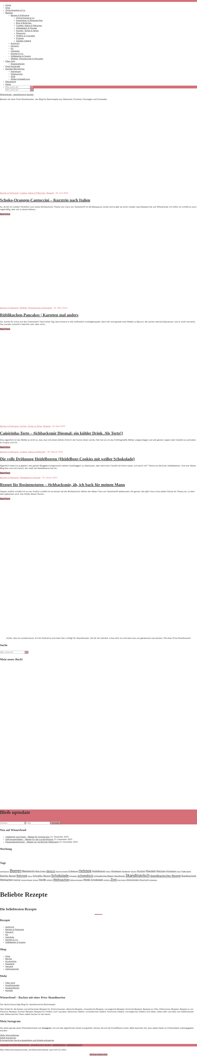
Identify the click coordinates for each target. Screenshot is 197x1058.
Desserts (9, 932)
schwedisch (85, 875)
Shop (7, 956)
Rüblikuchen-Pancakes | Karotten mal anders (39, 315)
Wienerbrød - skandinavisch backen (17, 95)
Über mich (10, 983)
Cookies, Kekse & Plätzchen (32, 193)
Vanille (42, 880)
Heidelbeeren (98, 871)
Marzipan (161, 871)
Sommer (17, 880)
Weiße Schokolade (93, 880)
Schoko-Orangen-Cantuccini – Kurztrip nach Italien (45, 200)
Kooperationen (12, 988)
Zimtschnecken (132, 880)
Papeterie (9, 964)
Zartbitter (107, 880)
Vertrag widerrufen (98, 1054)
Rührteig (21, 875)
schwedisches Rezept (104, 876)
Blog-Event (40, 871)
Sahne (30, 876)
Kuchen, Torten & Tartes (31, 426)
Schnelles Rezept (42, 876)
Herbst (108, 871)
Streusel (35, 880)
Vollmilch (50, 880)
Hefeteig (85, 871)
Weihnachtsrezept (76, 880)
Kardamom (126, 871)
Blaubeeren (28, 871)
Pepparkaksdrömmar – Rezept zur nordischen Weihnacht (32, 842)
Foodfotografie (12, 985)
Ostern (178, 871)
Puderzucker (186, 871)
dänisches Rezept (62, 871)
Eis (6, 935)
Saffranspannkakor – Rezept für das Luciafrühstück (29, 839)
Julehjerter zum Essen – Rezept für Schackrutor (27, 837)
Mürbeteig (171, 871)
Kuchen (141, 871)
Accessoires (10, 961)
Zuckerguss (153, 880)
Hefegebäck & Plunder (30, 478)
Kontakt (9, 990)
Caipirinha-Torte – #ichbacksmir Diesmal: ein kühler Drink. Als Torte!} (61, 433)
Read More (5, 214)
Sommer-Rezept (26, 880)
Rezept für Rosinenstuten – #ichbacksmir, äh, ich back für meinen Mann (62, 484)
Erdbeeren (73, 871)
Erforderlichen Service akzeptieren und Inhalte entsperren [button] (27, 1040)
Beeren (16, 871)
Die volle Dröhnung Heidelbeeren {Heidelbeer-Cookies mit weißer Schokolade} (67, 459)
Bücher (8, 959)
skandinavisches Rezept (165, 875)
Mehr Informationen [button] (9, 1035)
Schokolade (60, 875)
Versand (9, 966)
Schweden (73, 876)
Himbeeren (116, 871)
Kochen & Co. (11, 940)
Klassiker (134, 871)
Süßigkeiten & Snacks (15, 942)
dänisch (50, 871)
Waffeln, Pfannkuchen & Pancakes (36, 308)
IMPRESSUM (59, 1045)
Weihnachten (61, 879)
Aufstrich (9, 927)
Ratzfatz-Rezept (8, 876)
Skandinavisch (138, 876)
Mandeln (151, 871)
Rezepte (50, 193)
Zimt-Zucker (121, 880)
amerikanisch (4, 871)
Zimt (113, 879)
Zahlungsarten (12, 969)
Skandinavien (119, 876)
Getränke (9, 937)
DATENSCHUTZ (74, 1045)
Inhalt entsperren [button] (8, 1038)
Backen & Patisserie (9, 193)
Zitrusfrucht (144, 880)
